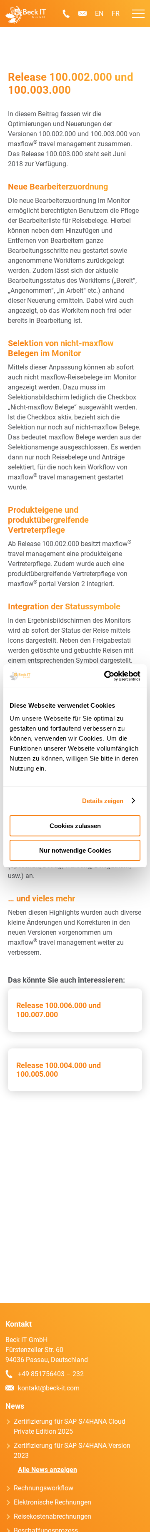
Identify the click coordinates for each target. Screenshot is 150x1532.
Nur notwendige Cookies (75, 850)
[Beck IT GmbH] (25, 14)
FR (116, 13)
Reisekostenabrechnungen (52, 1516)
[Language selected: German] (125, 1525)
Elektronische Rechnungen (52, 1502)
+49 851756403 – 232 (51, 1374)
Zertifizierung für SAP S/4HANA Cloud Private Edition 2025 (69, 1426)
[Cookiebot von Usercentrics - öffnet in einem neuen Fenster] (105, 676)
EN (99, 13)
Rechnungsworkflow (43, 1488)
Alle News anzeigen (47, 1470)
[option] (121, 1525)
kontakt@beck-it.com (82, 14)
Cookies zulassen (75, 825)
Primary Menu (138, 14)
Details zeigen (102, 800)
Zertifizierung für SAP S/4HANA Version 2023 (72, 1451)
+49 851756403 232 (66, 14)
